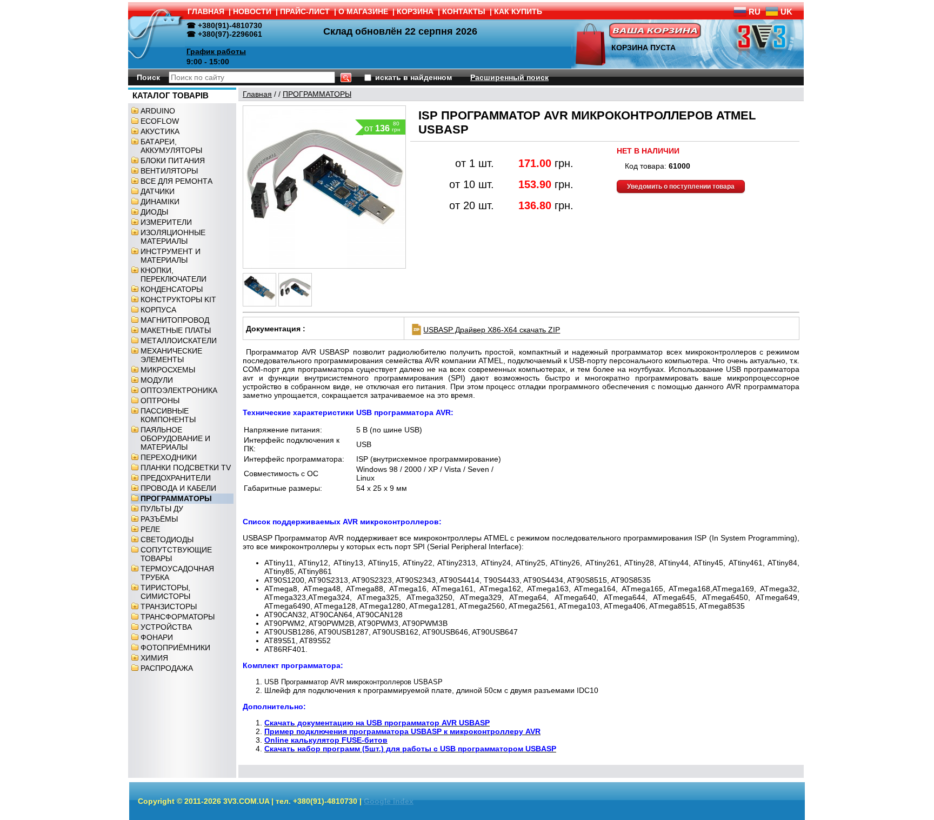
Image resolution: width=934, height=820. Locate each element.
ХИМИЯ (154, 658)
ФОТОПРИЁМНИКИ (175, 647)
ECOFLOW (160, 121)
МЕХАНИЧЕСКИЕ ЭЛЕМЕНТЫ (171, 355)
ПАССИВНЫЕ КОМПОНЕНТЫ (168, 415)
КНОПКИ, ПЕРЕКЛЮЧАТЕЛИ (173, 274)
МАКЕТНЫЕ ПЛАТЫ (176, 330)
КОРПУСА (158, 309)
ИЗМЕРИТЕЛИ (166, 222)
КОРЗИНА (415, 11)
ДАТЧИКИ (158, 191)
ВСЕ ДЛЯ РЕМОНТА (176, 181)
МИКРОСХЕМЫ (168, 369)
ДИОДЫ (154, 212)
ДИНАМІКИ (160, 201)
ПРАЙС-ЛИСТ (305, 11)
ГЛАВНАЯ (206, 11)
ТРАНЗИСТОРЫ (169, 606)
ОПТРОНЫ (160, 400)
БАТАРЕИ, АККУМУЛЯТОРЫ (171, 146)
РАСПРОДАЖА (167, 668)
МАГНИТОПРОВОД (175, 320)
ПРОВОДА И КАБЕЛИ (178, 488)
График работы (216, 51)
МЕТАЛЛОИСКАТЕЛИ (179, 340)
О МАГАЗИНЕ (363, 11)
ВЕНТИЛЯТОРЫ (169, 170)
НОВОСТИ (252, 11)
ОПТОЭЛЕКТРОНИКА (179, 390)
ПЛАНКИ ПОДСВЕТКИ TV (186, 467)
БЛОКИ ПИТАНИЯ (173, 160)
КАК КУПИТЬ (518, 11)
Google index (388, 801)
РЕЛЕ (150, 529)
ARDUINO (158, 110)
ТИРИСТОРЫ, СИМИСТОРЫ (165, 592)
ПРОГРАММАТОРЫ (176, 498)
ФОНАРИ (157, 637)
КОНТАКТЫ (463, 11)
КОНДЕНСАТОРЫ (172, 289)
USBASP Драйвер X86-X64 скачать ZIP (491, 329)
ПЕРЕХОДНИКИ (169, 457)
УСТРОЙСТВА (166, 627)
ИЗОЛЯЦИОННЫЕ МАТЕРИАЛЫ (173, 236)
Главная (257, 94)
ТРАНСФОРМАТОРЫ (178, 616)
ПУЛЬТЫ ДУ (162, 508)
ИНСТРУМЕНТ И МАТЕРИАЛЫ (171, 255)
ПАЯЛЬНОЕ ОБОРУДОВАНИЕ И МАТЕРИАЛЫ (175, 438)
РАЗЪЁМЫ (159, 519)
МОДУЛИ (157, 380)
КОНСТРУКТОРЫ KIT (178, 299)
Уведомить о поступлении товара (681, 186)
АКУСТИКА (160, 131)
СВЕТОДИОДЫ (167, 539)
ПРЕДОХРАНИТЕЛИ (176, 478)
